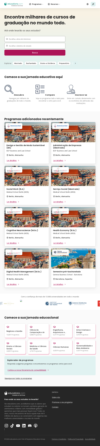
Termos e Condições (59, 439)
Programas (36, 4)
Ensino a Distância (47, 63)
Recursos (54, 4)
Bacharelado (31, 63)
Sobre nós (56, 397)
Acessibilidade (90, 439)
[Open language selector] (87, 4)
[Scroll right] (75, 63)
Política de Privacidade (76, 439)
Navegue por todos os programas (18, 378)
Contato (55, 407)
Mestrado (18, 63)
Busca (35, 52)
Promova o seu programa (62, 402)
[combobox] (36, 39)
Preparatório (64, 63)
